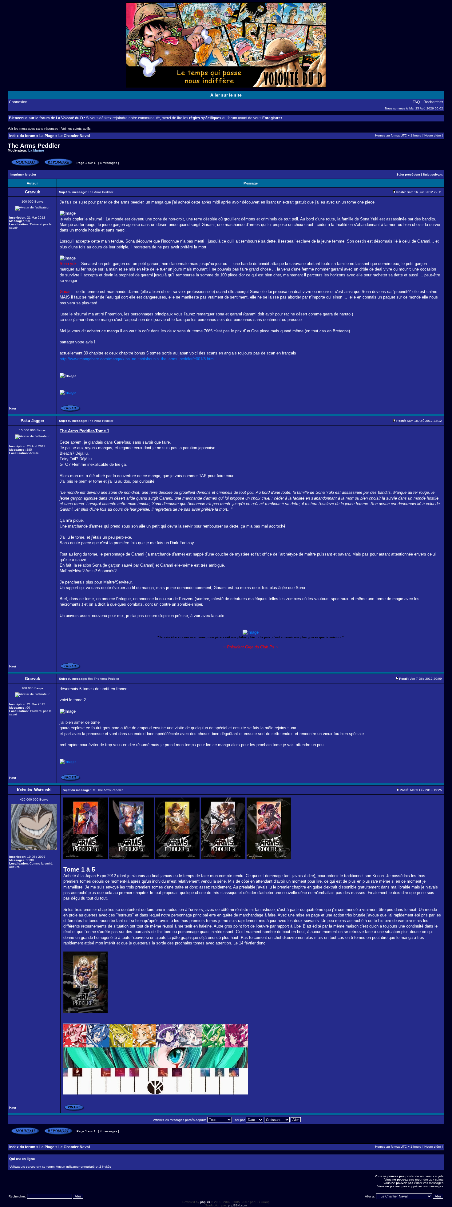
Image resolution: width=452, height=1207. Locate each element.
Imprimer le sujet (23, 174)
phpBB (205, 1202)
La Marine (36, 150)
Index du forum (22, 136)
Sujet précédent (408, 174)
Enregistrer (272, 118)
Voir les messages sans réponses (33, 128)
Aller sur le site (226, 95)
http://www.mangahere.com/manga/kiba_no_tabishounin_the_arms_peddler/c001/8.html (137, 359)
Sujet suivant (432, 174)
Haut (12, 408)
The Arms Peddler (34, 145)
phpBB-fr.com (237, 1205)
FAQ (416, 102)
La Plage (46, 136)
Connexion (18, 102)
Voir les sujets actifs (76, 128)
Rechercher (433, 102)
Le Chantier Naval (74, 136)
